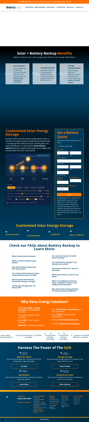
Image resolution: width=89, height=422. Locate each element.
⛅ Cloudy (19, 187)
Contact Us (79, 7)
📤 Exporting (41, 187)
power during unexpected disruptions (18, 80)
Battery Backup (40, 7)
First (58, 155)
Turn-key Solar (25, 307)
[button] (29, 7)
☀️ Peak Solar (11, 187)
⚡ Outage (32, 187)
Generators (51, 7)
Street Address (60, 163)
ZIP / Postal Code (61, 175)
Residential (29, 7)
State (71, 169)
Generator (35, 310)
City (58, 169)
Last (71, 155)
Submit (69, 194)
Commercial (60, 7)
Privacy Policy (44, 419)
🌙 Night (26, 187)
